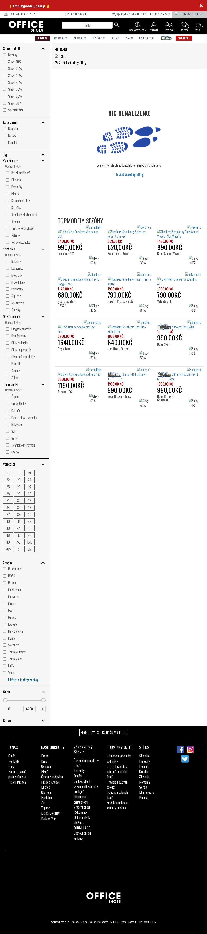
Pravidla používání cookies (117, 784)
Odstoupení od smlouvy (82, 835)
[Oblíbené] (184, 24)
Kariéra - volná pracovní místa (17, 774)
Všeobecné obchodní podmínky (119, 758)
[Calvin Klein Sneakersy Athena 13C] (79, 372)
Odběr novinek (78, 14)
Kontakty (13, 761)
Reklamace (80, 812)
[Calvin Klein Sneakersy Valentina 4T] (179, 279)
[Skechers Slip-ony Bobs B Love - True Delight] (129, 374)
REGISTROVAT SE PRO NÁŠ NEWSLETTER (104, 732)
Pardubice (47, 797)
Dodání (78, 776)
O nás (11, 756)
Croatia (143, 771)
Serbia (143, 787)
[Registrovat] (169, 24)
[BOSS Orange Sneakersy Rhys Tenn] (79, 327)
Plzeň (44, 771)
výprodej (183, 38)
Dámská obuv (60, 38)
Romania (144, 782)
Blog (11, 766)
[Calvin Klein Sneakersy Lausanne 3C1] (79, 232)
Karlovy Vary (49, 818)
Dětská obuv (98, 38)
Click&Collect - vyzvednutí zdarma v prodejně (86, 786)
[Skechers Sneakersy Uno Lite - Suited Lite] (129, 327)
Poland (143, 766)
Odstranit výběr (13, 166)
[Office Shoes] (26, 26)
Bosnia (143, 797)
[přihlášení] (154, 24)
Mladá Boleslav (50, 813)
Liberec (45, 787)
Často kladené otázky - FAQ (87, 763)
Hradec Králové (50, 782)
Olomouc (46, 792)
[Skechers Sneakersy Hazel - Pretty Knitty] (129, 279)
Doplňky (115, 38)
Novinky (42, 38)
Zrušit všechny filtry (129, 174)
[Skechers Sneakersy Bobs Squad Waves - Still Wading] (179, 232)
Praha (45, 756)
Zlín (43, 802)
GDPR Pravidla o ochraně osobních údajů (117, 771)
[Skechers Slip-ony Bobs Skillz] (179, 324)
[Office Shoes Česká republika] (189, 13)
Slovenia (144, 776)
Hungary (144, 761)
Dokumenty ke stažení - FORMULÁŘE (82, 822)
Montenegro (146, 792)
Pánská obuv (79, 38)
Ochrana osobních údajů (117, 795)
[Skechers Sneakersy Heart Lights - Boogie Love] (79, 279)
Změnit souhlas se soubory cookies (117, 805)
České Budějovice (52, 776)
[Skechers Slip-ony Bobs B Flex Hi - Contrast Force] (179, 374)
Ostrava (46, 766)
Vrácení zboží (82, 807)
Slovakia (144, 756)
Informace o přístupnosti (81, 799)
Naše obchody (146, 38)
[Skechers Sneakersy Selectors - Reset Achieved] (129, 232)
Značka (129, 38)
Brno (44, 761)
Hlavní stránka (17, 782)
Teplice (45, 807)
